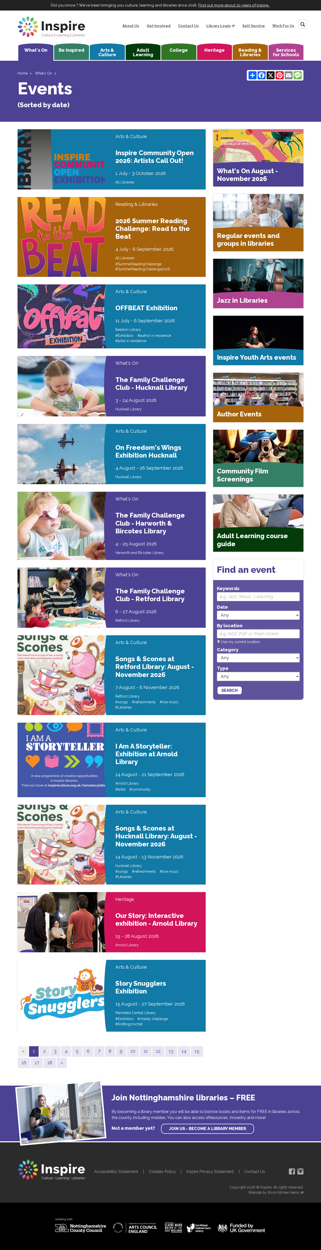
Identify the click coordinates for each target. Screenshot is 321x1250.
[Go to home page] (51, 27)
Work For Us (283, 26)
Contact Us (188, 26)
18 (49, 1062)
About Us (130, 26)
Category (227, 649)
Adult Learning (143, 52)
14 (184, 1051)
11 (146, 1051)
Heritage (214, 50)
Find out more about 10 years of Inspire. (234, 5)
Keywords (228, 588)
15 (197, 1051)
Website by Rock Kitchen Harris (273, 1193)
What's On (35, 50)
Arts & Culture (107, 52)
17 (37, 1062)
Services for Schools (286, 52)
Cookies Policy (162, 1171)
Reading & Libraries (250, 52)
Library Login (218, 26)
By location (230, 625)
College (179, 50)
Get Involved (159, 26)
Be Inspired (71, 50)
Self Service (253, 26)
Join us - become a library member (207, 1128)
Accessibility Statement (116, 1171)
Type (222, 668)
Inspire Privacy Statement (210, 1171)
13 (171, 1051)
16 (24, 1062)
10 (133, 1051)
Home (23, 73)
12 (158, 1051)
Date (222, 607)
